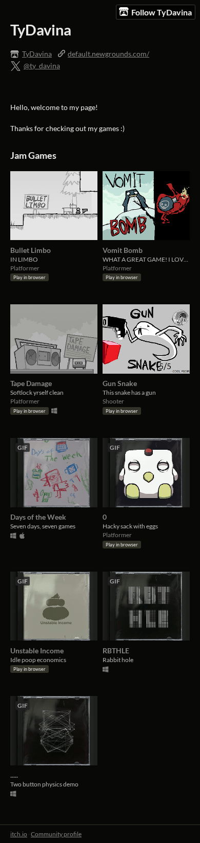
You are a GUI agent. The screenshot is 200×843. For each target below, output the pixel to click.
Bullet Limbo (30, 250)
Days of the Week (38, 516)
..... (14, 775)
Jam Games (33, 155)
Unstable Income (37, 650)
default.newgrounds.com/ (108, 53)
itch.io (18, 834)
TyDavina (37, 53)
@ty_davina (42, 65)
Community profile (56, 834)
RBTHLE (116, 650)
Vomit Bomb (123, 250)
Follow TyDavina (161, 12)
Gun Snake (120, 383)
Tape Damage (31, 383)
